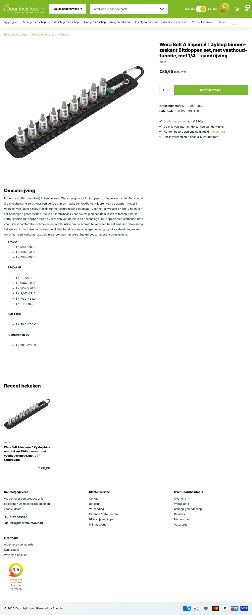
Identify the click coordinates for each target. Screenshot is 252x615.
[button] (170, 86)
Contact (94, 498)
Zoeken (162, 9)
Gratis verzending (175, 121)
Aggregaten (11, 22)
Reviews (179, 514)
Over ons (180, 498)
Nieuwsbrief (182, 519)
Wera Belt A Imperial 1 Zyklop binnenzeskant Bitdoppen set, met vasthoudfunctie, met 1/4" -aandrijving (27, 453)
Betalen (94, 503)
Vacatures (180, 524)
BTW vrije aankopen (102, 519)
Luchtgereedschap (146, 22)
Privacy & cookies (15, 554)
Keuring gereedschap (188, 509)
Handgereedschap (94, 22)
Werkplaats (181, 503)
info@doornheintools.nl (26, 523)
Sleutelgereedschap (43, 34)
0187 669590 (18, 517)
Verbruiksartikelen (203, 22)
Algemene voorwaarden (19, 544)
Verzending (96, 509)
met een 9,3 (218, 131)
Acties (222, 22)
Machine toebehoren (175, 22)
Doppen (65, 34)
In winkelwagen (211, 89)
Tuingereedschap (120, 22)
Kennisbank (11, 549)
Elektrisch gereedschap (64, 22)
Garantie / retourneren (103, 514)
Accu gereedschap (34, 22)
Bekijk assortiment (66, 8)
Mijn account (97, 524)
